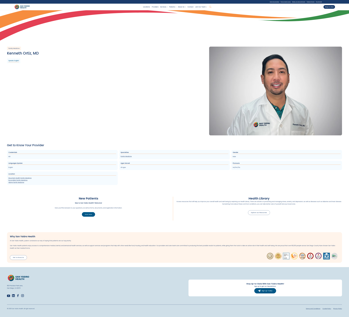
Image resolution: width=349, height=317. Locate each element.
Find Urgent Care (286, 2)
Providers (155, 7)
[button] (163, 7)
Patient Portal (310, 2)
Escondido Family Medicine (17, 180)
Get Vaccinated (274, 2)
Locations (146, 7)
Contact (190, 7)
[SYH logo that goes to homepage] (22, 6)
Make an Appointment (298, 2)
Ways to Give (329, 7)
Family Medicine (126, 156)
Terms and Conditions (313, 309)
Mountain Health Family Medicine (20, 178)
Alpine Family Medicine (16, 182)
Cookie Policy (326, 309)
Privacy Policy (337, 309)
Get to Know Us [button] (18, 257)
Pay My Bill (319, 2)
